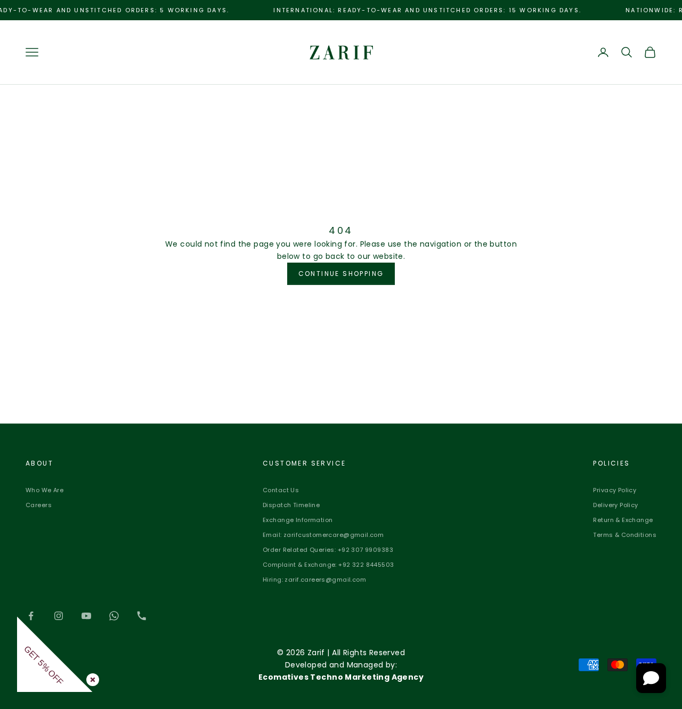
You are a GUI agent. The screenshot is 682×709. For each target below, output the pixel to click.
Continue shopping (341, 273)
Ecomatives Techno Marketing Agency (341, 677)
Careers (39, 505)
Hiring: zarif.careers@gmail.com (314, 579)
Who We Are (44, 490)
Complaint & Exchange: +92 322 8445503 (328, 564)
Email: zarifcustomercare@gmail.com (323, 535)
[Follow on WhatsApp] (114, 615)
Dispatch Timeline (291, 505)
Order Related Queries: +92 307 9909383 (328, 549)
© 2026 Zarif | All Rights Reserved (341, 652)
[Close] (90, 677)
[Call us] (141, 615)
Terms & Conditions (624, 535)
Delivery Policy (615, 505)
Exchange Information (297, 520)
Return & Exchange (623, 520)
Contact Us (281, 490)
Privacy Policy (614, 490)
